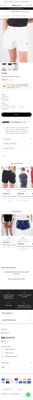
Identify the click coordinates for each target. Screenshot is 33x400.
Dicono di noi (5, 333)
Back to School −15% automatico (16, 1)
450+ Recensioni (23, 11)
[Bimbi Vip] (16, 5)
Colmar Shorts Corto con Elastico (19, 16)
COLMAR (4, 73)
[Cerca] (6, 5)
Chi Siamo (4, 329)
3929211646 (9, 353)
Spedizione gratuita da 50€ (17, 8)
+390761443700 (10, 349)
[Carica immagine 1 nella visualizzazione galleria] (16, 40)
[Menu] (2, 5)
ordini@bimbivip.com (11, 356)
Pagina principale (5, 16)
